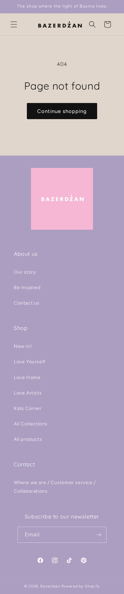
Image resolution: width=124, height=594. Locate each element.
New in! (23, 346)
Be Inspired (27, 287)
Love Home (27, 377)
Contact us (27, 303)
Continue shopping (62, 111)
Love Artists (28, 393)
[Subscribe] (98, 535)
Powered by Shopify (80, 586)
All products (28, 439)
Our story (25, 272)
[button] (13, 24)
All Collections (31, 424)
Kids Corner (28, 408)
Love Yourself (29, 362)
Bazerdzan (50, 586)
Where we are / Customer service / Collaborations (55, 487)
